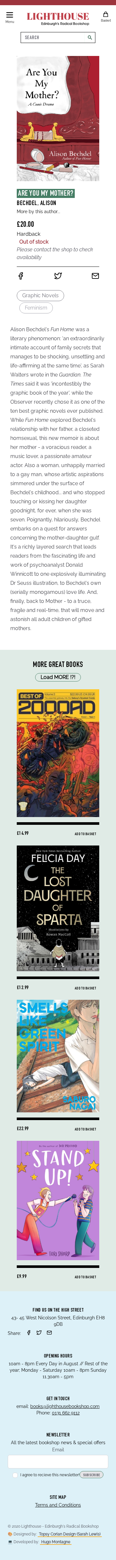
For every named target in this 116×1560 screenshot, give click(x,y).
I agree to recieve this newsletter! (50, 1475)
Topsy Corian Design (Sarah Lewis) (70, 1534)
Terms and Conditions (58, 1505)
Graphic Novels (40, 295)
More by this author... (38, 211)
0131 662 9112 (66, 1412)
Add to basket (85, 834)
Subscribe (91, 1475)
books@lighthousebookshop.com (65, 1406)
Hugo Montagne (55, 1542)
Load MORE (58, 677)
